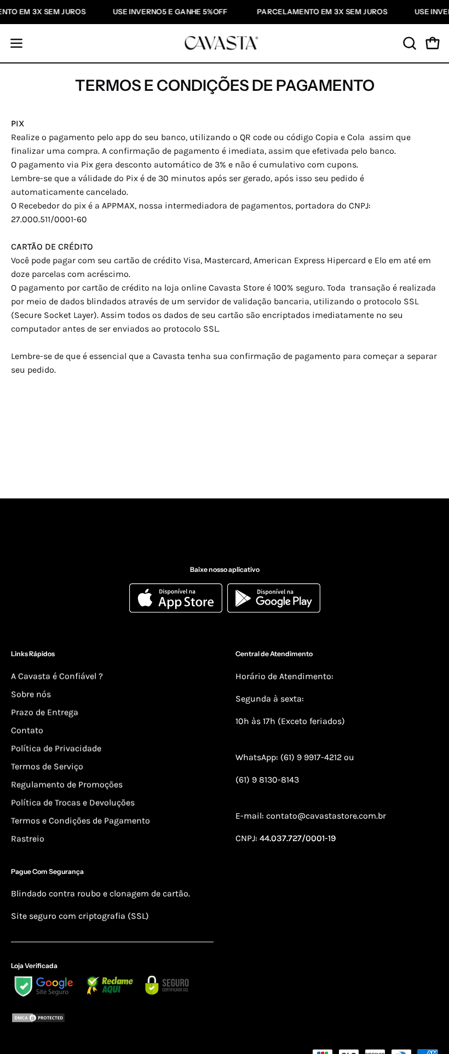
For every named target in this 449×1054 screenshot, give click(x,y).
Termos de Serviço (47, 766)
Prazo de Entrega (44, 712)
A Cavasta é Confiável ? (57, 676)
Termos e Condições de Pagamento (80, 820)
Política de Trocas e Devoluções (73, 802)
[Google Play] (273, 610)
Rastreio (27, 838)
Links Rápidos (33, 654)
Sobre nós (31, 694)
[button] (408, 43)
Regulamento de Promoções (67, 784)
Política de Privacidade (56, 748)
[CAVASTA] (224, 43)
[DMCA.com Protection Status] (112, 1019)
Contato (27, 730)
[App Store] (178, 610)
